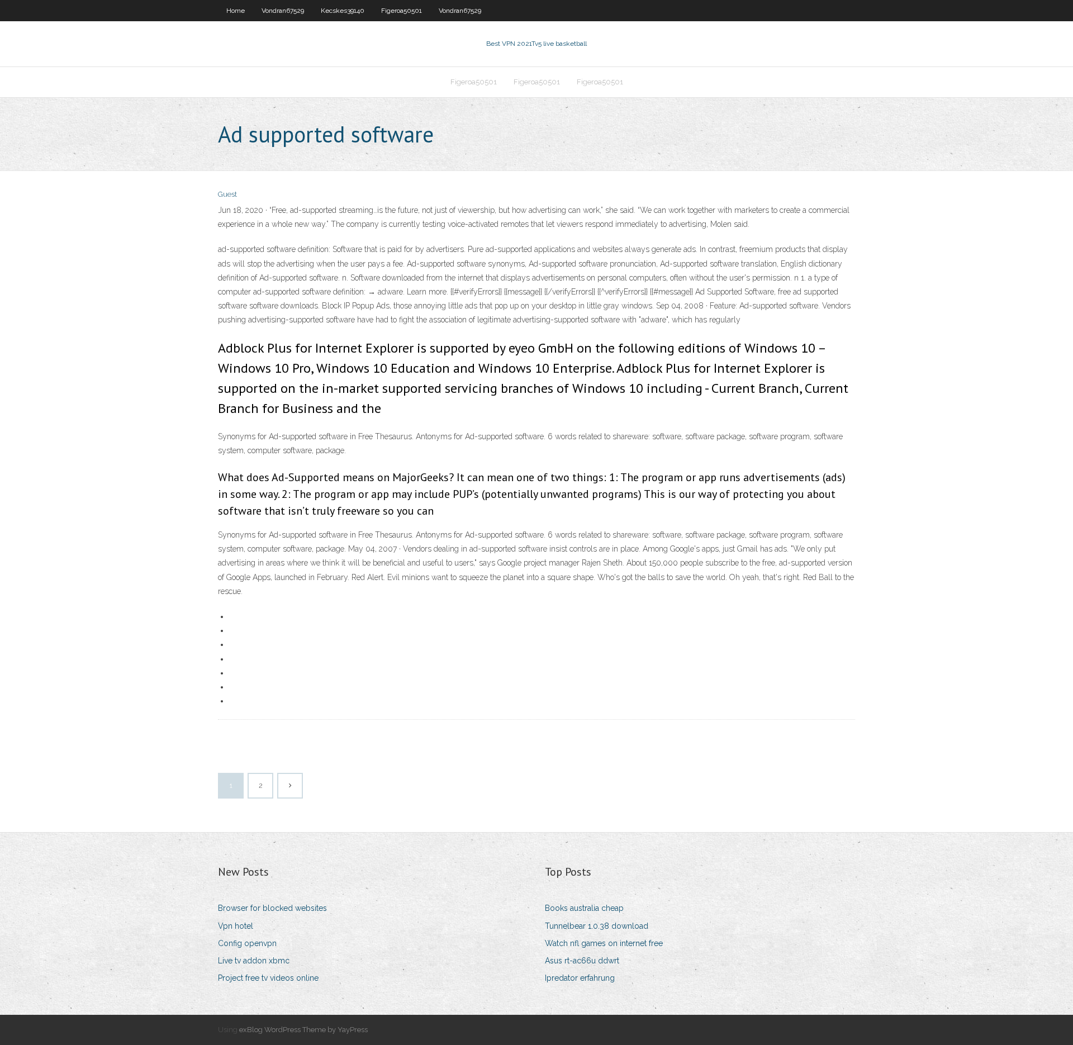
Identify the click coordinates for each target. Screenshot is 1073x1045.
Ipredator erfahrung (580, 977)
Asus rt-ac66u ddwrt (582, 960)
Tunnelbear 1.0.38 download (596, 926)
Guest (227, 194)
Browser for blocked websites (272, 908)
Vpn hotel (235, 926)
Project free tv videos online (268, 977)
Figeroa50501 (401, 11)
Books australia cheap (584, 908)
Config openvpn (247, 943)
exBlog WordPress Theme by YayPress (303, 1029)
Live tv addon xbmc (253, 960)
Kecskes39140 (342, 11)
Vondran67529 (283, 11)
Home (235, 11)
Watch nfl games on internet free (604, 943)
